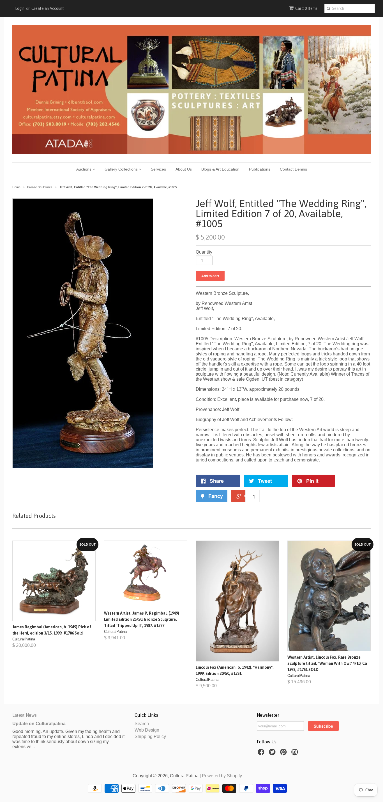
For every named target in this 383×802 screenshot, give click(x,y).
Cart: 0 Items (306, 8)
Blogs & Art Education (220, 169)
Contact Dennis (293, 169)
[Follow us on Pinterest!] (284, 754)
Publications (259, 169)
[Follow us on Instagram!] (295, 754)
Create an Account (47, 8)
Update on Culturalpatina (39, 723)
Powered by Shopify (222, 775)
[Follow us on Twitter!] (273, 754)
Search (142, 723)
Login (19, 8)
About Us (184, 169)
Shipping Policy (150, 736)
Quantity (204, 252)
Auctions (84, 169)
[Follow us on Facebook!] (262, 754)
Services (158, 169)
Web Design (147, 730)
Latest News (24, 715)
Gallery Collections (122, 169)
